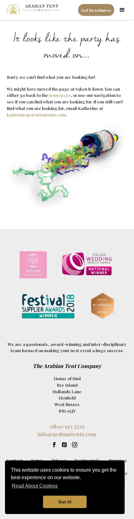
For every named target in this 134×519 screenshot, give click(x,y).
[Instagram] (74, 444)
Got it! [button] (65, 501)
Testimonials (87, 460)
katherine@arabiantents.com (36, 114)
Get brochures (96, 10)
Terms (37, 460)
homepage (60, 95)
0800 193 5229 (67, 426)
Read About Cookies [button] (35, 485)
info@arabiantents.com (67, 433)
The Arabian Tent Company (67, 365)
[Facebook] (54, 444)
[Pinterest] (64, 444)
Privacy (58, 460)
